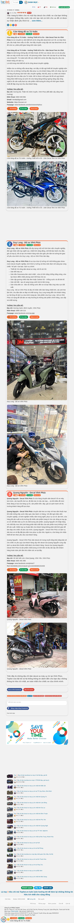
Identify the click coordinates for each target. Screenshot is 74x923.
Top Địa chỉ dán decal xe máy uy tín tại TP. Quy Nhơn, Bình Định (33, 791)
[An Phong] (15, 777)
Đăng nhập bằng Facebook (19, 708)
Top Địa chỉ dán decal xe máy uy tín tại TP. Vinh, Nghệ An (31, 830)
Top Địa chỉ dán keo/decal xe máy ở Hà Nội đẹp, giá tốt (30, 775)
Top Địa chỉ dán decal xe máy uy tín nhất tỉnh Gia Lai (29, 807)
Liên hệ (68, 903)
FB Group (33, 903)
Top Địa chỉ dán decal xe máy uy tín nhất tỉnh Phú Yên (30, 819)
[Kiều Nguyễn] (15, 832)
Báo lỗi (29, 12)
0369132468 (14, 911)
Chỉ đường (22, 34)
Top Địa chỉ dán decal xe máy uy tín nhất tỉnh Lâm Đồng (30, 802)
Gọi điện (29, 34)
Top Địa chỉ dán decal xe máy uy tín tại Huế (27, 842)
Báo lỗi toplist (29, 689)
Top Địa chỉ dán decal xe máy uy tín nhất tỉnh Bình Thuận (31, 813)
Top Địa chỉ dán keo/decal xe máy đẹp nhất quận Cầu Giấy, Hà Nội (33, 854)
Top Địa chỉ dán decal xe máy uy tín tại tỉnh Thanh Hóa (30, 859)
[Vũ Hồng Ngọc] (8, 13)
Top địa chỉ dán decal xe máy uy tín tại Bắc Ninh (28, 870)
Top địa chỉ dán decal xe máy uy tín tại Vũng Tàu (28, 864)
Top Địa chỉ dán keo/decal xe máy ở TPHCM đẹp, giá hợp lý (31, 780)
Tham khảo (36, 34)
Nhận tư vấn (37, 245)
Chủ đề (61, 903)
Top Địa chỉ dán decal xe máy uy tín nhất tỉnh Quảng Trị (30, 796)
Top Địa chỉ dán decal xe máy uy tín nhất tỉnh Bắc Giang (30, 876)
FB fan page (41, 903)
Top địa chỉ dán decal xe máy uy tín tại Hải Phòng (28, 848)
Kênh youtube (52, 903)
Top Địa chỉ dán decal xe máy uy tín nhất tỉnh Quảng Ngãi (31, 825)
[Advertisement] (37, 225)
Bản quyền (41, 899)
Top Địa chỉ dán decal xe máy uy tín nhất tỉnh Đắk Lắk (30, 785)
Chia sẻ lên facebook (14, 689)
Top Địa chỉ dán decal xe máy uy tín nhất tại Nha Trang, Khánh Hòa (33, 836)
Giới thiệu (7, 899)
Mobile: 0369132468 (19, 899)
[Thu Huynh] (15, 798)
